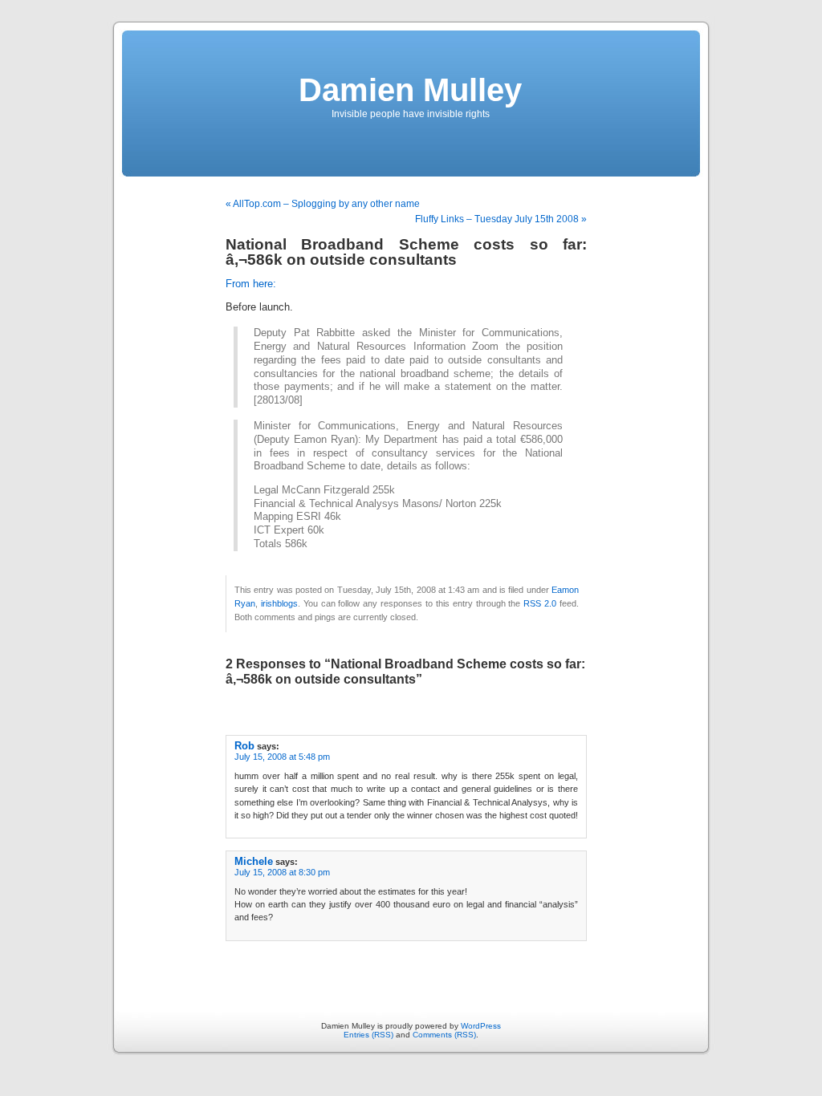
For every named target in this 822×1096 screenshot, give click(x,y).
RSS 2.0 (539, 603)
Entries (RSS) (368, 1034)
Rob (244, 746)
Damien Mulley (410, 90)
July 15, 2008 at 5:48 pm (282, 756)
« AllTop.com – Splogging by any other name (323, 203)
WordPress (481, 1025)
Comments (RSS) (444, 1034)
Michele (253, 861)
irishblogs (279, 603)
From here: (251, 284)
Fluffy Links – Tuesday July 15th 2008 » (501, 219)
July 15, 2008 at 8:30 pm (282, 872)
